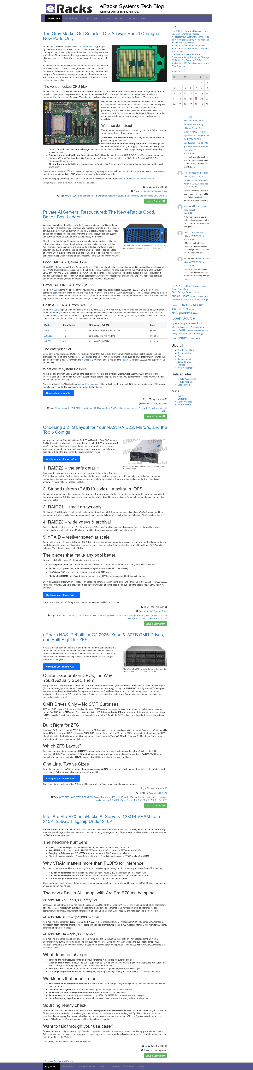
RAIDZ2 (140, 615)
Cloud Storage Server (182, 292)
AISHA (125, 359)
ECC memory (69, 615)
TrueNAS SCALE (154, 618)
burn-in (78, 195)
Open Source (183, 318)
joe (147, 186)
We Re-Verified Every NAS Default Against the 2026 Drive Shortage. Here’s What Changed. (190, 63)
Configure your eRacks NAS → (61, 459)
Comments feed (184, 401)
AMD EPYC (69, 407)
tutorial (174, 339)
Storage (175, 333)
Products (106, 18)
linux (182, 304)
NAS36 (181, 309)
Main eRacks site (89, 18)
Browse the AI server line (58, 393)
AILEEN (55, 309)
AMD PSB (69, 195)
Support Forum (184, 361)
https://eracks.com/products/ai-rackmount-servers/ (100, 1031)
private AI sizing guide (88, 383)
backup (196, 286)
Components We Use (86, 46)
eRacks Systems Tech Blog (132, 6)
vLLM (164, 410)
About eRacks (70, 18)
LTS (190, 305)
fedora (185, 296)
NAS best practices (107, 615)
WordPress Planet (185, 367)
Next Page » (67, 1061)
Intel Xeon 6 (114, 797)
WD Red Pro (156, 800)
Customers (132, 18)
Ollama (122, 407)
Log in (180, 395)
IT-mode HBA (83, 615)
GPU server (99, 407)
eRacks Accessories (186, 378)
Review (190, 330)
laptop (204, 299)
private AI (146, 407)
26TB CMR (64, 797)
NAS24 (174, 309)
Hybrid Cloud (177, 299)
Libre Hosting (183, 384)
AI (176, 286)
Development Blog (185, 350)
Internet (186, 300)
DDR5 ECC (87, 797)
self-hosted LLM (159, 407)
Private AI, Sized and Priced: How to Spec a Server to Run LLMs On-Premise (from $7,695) (190, 48)
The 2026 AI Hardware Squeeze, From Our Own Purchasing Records (190, 32)
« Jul (189, 116)
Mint (195, 305)
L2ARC (93, 615)
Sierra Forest (126, 800)
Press (143, 18)
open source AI (133, 407)
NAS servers (140, 797)
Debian (196, 292)
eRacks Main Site (185, 381)
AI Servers (156, 403)
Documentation (184, 353)
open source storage (126, 615)
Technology (198, 333)
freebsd (200, 296)
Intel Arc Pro (112, 407)
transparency (133, 195)
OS (199, 323)
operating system (184, 323)
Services (118, 18)
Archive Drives (185, 286)
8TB (173, 286)
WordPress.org (184, 404)
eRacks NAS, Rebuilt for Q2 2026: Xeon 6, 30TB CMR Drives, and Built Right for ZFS (103, 636)
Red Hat (183, 330)
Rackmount (184, 327)
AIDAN (85, 359)
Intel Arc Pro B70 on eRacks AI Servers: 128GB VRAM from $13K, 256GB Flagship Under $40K (101, 818)
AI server (59, 407)
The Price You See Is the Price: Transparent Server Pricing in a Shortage (191, 56)
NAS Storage (155, 611)
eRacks (176, 296)
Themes (181, 364)
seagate (197, 330)
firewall (192, 296)
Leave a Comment (154, 201)
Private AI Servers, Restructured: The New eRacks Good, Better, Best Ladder (99, 214)
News (164, 191)
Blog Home (53, 18)
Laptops (174, 305)
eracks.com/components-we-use (139, 178)
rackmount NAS (103, 800)
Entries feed (183, 398)
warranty (163, 195)
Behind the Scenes (152, 191)
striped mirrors (138, 618)
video (193, 339)
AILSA (50, 266)
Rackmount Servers (198, 327)
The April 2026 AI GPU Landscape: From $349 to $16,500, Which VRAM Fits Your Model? (196, 143)
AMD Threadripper (84, 407)
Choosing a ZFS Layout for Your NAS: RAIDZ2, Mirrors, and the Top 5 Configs (105, 429)
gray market (101, 195)
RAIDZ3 (149, 615)
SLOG (157, 615)
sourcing (122, 195)
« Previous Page (50, 1061)
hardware (112, 195)
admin (187, 206)
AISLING (56, 289)
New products (182, 312)
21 (196, 98)
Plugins (180, 356)
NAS (201, 305)
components (88, 195)
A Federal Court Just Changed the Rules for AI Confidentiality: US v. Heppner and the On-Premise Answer (190, 39)
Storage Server (185, 333)
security (205, 330)
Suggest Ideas (184, 358)
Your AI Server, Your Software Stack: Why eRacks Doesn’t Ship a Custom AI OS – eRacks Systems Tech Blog (195, 128)
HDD (206, 296)
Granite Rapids (101, 797)
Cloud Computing (180, 289)
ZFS (165, 618)
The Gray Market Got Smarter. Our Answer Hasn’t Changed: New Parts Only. (101, 35)
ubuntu (184, 337)
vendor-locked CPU (149, 195)
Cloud (203, 286)
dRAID (59, 615)
